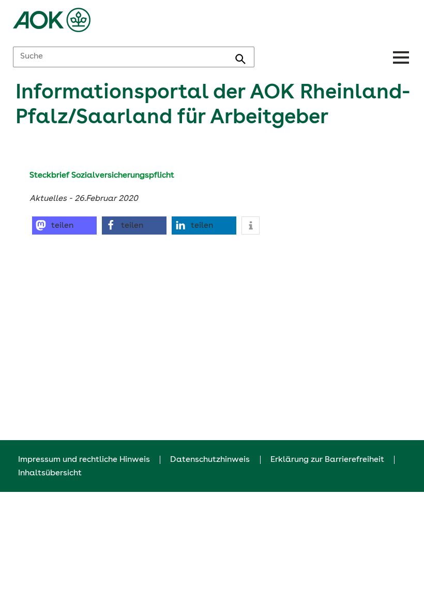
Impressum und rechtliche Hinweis (84, 460)
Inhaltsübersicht (50, 473)
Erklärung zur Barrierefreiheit (327, 460)
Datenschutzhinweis (210, 460)
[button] (64, 225)
